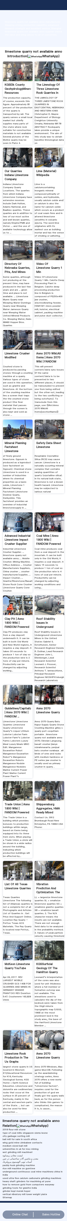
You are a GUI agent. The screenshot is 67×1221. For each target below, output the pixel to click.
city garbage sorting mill (16, 1136)
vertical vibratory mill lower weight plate (25, 1194)
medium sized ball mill (15, 1145)
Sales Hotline (51, 1214)
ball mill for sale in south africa (20, 1139)
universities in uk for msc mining (21, 1149)
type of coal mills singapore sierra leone (25, 1132)
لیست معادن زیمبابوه (13, 1155)
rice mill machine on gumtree (19, 1168)
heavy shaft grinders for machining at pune (27, 1181)
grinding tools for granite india (20, 1187)
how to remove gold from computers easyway (28, 1184)
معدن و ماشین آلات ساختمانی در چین (20, 1158)
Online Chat (20, 1214)
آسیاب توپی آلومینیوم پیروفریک (17, 1161)
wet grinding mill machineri (17, 1152)
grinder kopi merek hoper (16, 1191)
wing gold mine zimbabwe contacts (22, 1142)
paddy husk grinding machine (19, 1165)
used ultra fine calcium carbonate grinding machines (32, 1178)
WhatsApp (50, 56)
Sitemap (7, 1197)
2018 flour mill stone (14, 1129)
